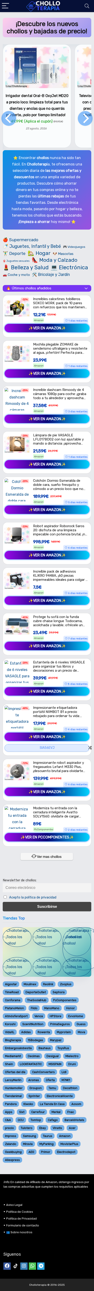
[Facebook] (7, 1266)
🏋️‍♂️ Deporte (14, 253)
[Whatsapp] (32, 1266)
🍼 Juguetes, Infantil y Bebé (32, 246)
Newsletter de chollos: (20, 880)
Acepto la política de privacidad (32, 897)
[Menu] (5, 6)
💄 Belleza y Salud (26, 267)
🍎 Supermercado (20, 239)
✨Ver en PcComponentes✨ (47, 837)
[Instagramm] (24, 1266)
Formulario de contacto (22, 1225)
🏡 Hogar (39, 253)
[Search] (86, 6)
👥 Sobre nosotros (19, 1232)
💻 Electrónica (69, 267)
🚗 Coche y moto (16, 275)
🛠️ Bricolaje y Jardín (51, 274)
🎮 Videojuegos (74, 247)
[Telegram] (40, 1266)
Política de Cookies (19, 1211)
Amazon (38, 320)
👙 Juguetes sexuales (16, 260)
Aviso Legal (14, 1205)
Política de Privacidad (21, 1218)
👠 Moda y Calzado (54, 260)
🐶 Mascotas (63, 254)
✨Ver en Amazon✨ (47, 328)
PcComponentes (43, 829)
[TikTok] (15, 1266)
